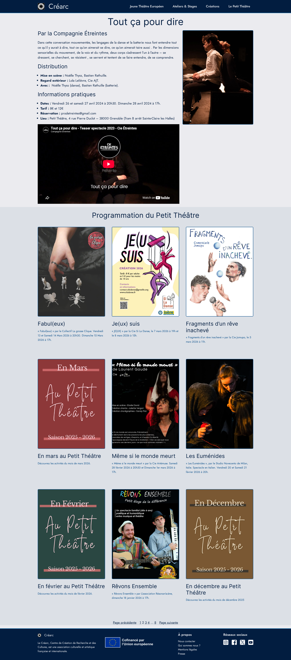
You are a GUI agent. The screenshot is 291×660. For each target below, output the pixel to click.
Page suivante (168, 622)
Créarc (58, 6)
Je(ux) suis (126, 324)
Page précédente (124, 622)
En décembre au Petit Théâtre (213, 589)
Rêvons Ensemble (134, 586)
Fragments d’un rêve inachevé (212, 327)
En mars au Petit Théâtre (69, 456)
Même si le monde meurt (143, 456)
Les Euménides (205, 456)
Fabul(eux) (51, 324)
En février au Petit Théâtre (71, 586)
